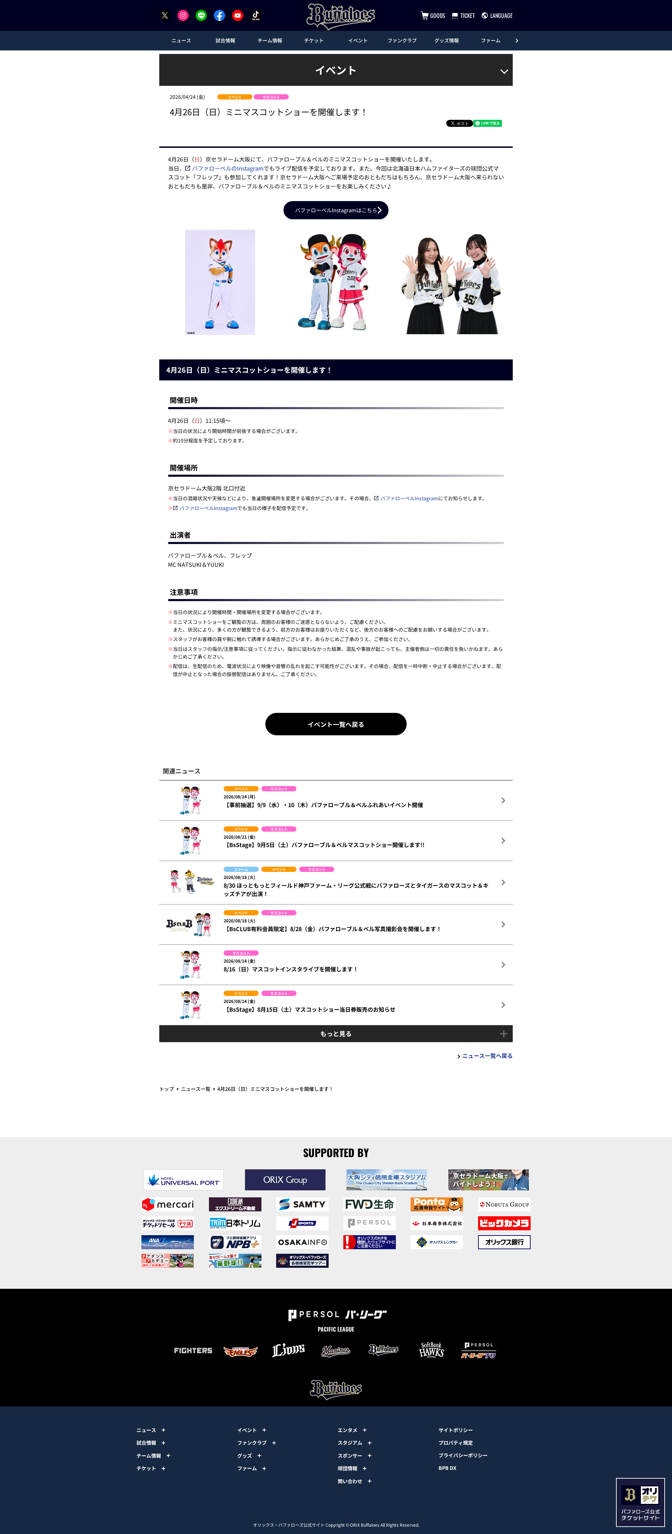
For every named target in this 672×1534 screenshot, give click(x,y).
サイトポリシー (456, 1429)
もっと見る (336, 1033)
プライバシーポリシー (463, 1455)
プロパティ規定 (456, 1442)
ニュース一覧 (195, 1088)
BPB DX (447, 1467)
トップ (166, 1088)
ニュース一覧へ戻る (487, 1055)
